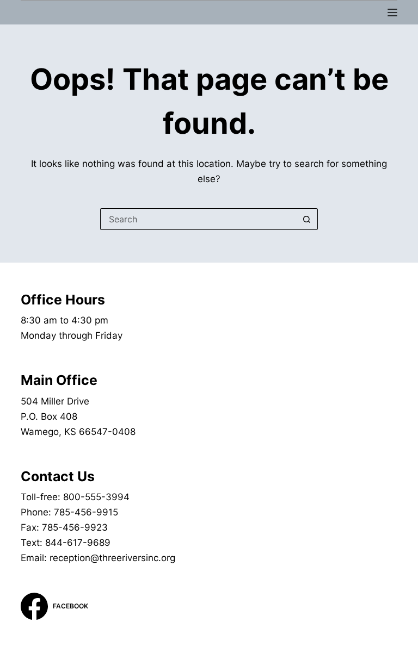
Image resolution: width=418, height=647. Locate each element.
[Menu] (392, 12)
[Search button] (307, 219)
